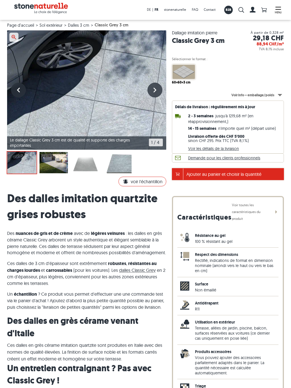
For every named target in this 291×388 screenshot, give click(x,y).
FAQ (195, 9)
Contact (210, 9)
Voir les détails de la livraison (213, 148)
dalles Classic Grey (137, 270)
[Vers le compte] (252, 10)
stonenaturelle (175, 9)
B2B (229, 9)
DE (149, 9)
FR (156, 9)
